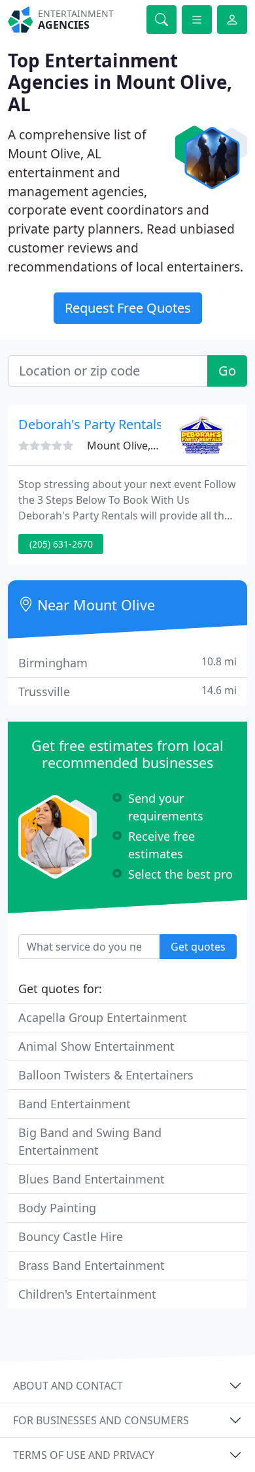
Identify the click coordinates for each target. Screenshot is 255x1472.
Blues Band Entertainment (91, 1179)
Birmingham (127, 662)
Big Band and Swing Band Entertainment (90, 1141)
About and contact (68, 1385)
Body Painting (57, 1208)
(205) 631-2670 (61, 544)
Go (227, 370)
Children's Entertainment (87, 1294)
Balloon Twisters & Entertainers (106, 1075)
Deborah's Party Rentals (90, 424)
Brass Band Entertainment (91, 1265)
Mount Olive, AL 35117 (142, 445)
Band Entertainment (74, 1104)
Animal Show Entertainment (96, 1046)
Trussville (127, 691)
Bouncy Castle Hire (70, 1236)
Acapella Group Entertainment (102, 1017)
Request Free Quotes (128, 308)
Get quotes (198, 946)
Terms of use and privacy (83, 1455)
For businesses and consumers (101, 1420)
